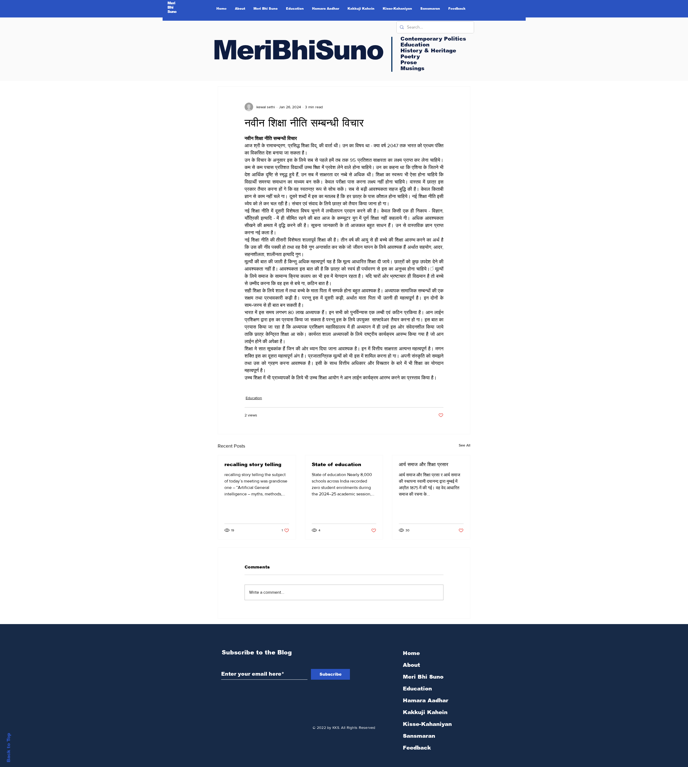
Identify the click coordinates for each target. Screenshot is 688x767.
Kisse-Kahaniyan (427, 724)
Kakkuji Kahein (425, 712)
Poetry (410, 56)
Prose (408, 62)
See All (464, 445)
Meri (171, 3)
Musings (412, 68)
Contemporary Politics (433, 39)
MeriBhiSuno (298, 50)
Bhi (170, 7)
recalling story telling (252, 464)
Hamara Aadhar (425, 700)
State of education (336, 464)
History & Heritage (428, 50)
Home (411, 653)
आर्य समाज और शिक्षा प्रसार (423, 464)
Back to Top (8, 747)
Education (254, 398)
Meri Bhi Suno (423, 677)
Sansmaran (419, 736)
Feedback (417, 748)
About (411, 665)
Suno (172, 11)
